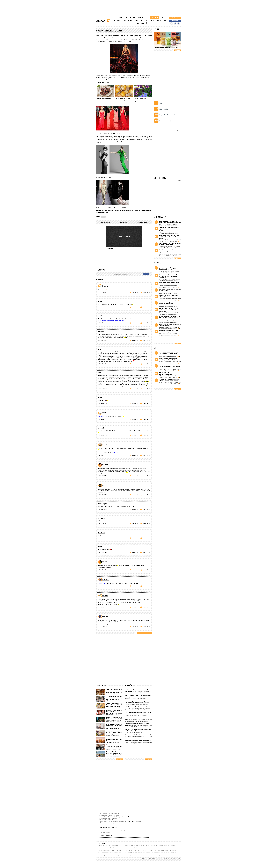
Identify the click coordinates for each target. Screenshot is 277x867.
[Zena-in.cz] (104, 20)
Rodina (162, 18)
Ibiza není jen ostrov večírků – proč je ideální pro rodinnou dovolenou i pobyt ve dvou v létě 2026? (111, 848)
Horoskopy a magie (143, 18)
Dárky (125, 18)
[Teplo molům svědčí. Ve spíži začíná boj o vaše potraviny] (124, 91)
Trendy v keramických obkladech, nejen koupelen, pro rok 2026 (164, 850)
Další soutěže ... (177, 50)
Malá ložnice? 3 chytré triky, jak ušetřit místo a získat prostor (164, 855)
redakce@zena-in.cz (129, 817)
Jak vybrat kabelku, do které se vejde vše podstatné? (110, 850)
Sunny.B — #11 (102, 583)
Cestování (119, 18)
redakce (117, 815)
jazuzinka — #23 (102, 416)
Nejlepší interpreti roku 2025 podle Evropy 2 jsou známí (110, 855)
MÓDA (103, 217)
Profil (133, 23)
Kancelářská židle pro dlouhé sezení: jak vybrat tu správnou (138, 852)
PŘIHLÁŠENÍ (124, 274)
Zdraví (141, 20)
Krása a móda (154, 18)
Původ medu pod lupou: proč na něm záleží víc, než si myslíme (164, 852)
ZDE (118, 814)
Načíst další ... (145, 633)
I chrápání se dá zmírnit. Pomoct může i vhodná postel (137, 845)
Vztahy (136, 20)
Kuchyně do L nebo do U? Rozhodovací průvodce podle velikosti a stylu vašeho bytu (164, 848)
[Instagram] (174, 23)
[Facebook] (178, 23)
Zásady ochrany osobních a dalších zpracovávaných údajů (112, 830)
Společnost (117, 20)
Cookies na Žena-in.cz (105, 832)
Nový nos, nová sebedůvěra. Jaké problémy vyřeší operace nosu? (164, 845)
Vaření (130, 20)
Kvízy (165, 20)
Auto (147, 20)
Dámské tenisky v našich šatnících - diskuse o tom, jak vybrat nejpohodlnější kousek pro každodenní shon (138, 848)
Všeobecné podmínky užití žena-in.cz (108, 827)
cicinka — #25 (115, 452)
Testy (124, 20)
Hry (138, 23)
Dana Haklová (143, 222)
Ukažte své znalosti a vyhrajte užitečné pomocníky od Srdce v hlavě (165, 46)
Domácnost (133, 18)
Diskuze (159, 20)
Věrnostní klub (145, 23)
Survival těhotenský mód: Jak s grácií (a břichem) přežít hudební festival (111, 845)
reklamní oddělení (130, 821)
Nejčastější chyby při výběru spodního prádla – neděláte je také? (138, 850)
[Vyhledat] (171, 23)
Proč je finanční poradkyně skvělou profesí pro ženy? (109, 852)
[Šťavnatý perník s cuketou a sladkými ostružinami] (105, 91)
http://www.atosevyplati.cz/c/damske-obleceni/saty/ (111, 320)
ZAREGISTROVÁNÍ (117, 274)
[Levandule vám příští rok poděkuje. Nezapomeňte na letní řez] (143, 91)
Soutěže (153, 20)
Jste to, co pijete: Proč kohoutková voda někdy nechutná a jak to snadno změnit (138, 855)
